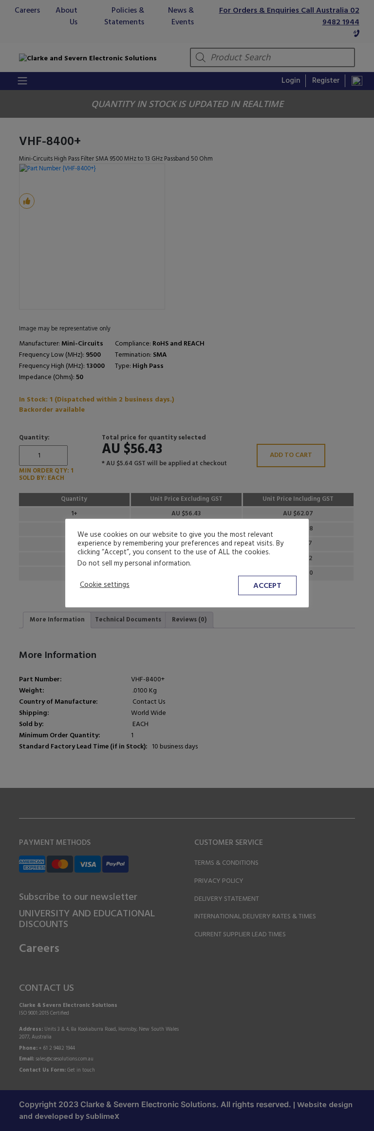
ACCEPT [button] (267, 586)
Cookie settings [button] (105, 585)
